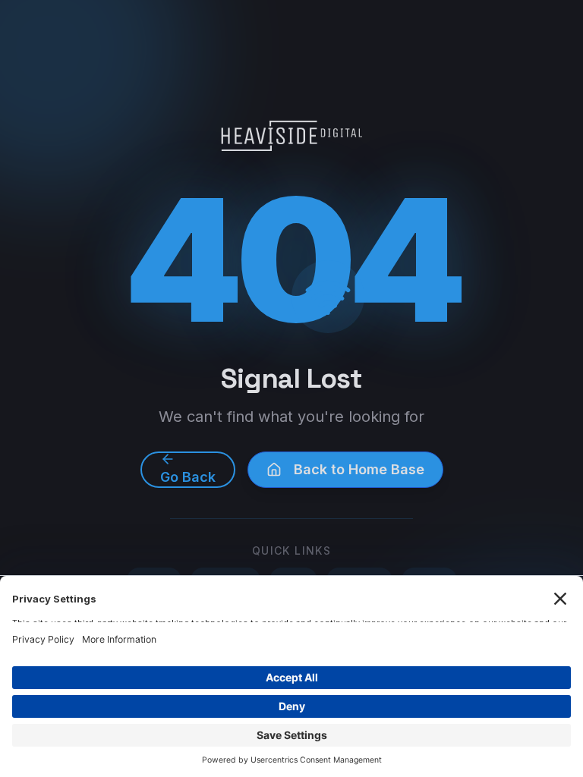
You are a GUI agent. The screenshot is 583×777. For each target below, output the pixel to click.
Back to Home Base (359, 469)
